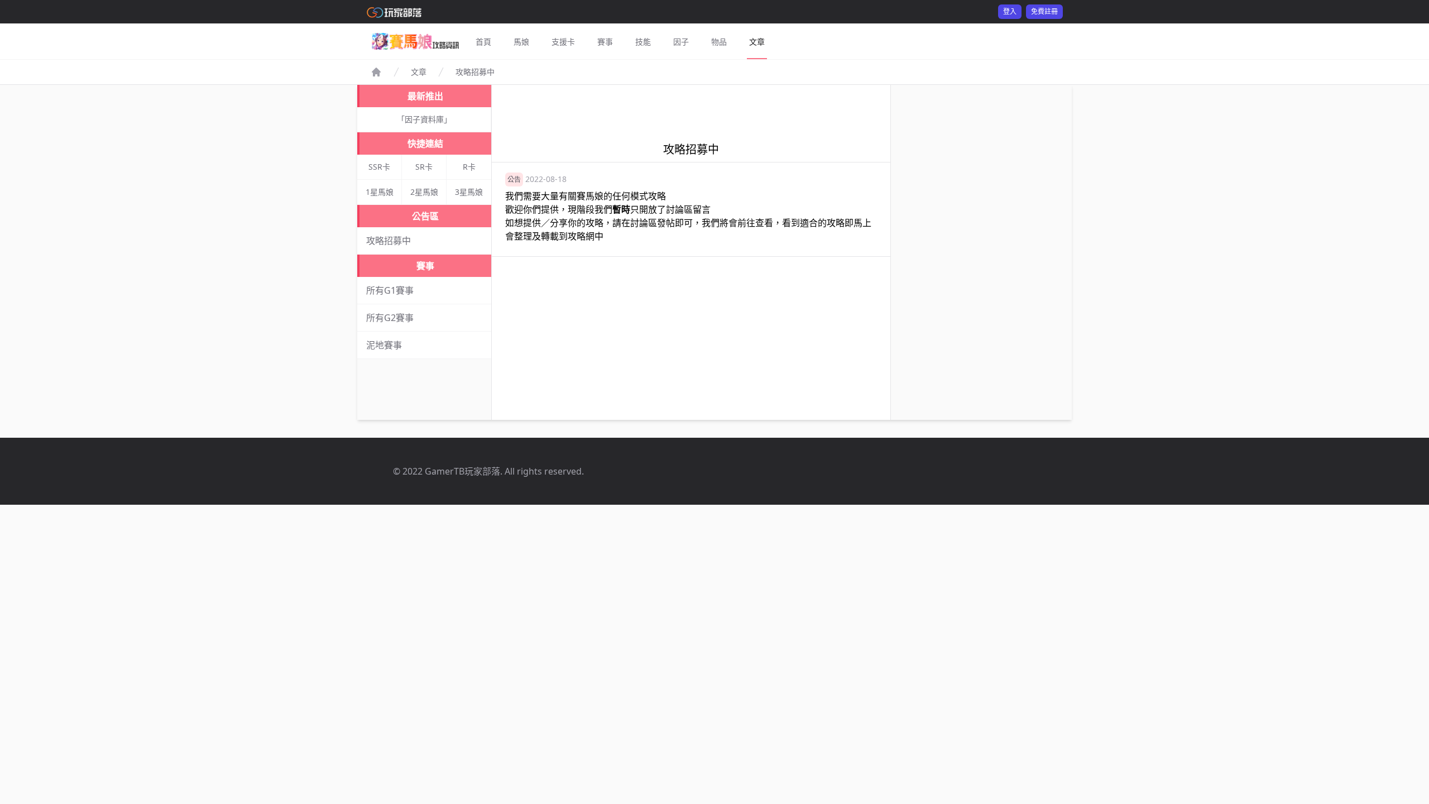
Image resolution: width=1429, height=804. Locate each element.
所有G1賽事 (390, 290)
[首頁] (376, 72)
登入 (1009, 11)
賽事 (605, 41)
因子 (681, 41)
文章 (757, 41)
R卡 (469, 166)
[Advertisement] (691, 110)
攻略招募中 (388, 240)
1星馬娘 (380, 191)
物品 (719, 41)
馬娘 (521, 41)
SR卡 (424, 166)
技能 (643, 41)
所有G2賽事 (390, 318)
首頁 (483, 41)
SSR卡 (379, 166)
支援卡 (563, 41)
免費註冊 (1044, 11)
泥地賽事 (384, 345)
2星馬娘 (424, 191)
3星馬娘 (469, 191)
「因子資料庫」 (424, 119)
